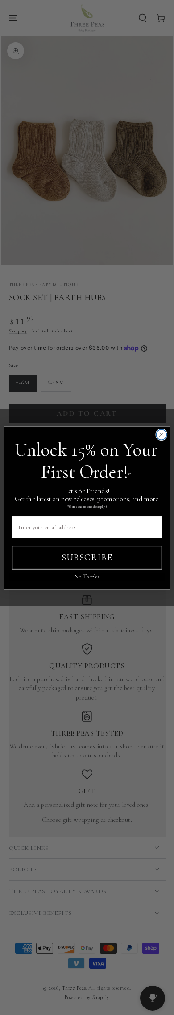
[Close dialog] (161, 434)
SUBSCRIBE (87, 557)
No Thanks (86, 576)
